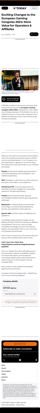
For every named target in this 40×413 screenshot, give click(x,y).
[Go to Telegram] (36, 360)
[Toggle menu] (4, 8)
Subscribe (21, 344)
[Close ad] (35, 1)
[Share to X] (32, 34)
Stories (3, 368)
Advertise (4, 377)
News (3, 365)
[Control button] (36, 34)
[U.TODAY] (20, 8)
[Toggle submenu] (37, 365)
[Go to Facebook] (20, 360)
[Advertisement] (20, 53)
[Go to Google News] (10, 99)
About (3, 380)
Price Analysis (6, 371)
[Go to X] (4, 360)
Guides (3, 374)
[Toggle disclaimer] (3, 302)
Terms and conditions (8, 405)
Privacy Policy (20, 405)
